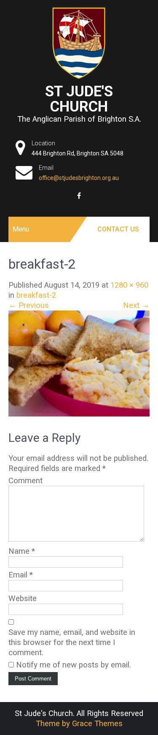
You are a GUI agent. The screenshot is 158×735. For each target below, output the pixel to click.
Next (136, 305)
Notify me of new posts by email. (73, 665)
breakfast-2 (36, 295)
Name (21, 551)
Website (22, 598)
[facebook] (79, 195)
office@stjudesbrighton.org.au (79, 177)
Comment (25, 480)
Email (20, 575)
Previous (28, 305)
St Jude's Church (79, 99)
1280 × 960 (129, 285)
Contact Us (118, 229)
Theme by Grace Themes (79, 723)
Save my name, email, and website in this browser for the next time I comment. (71, 642)
